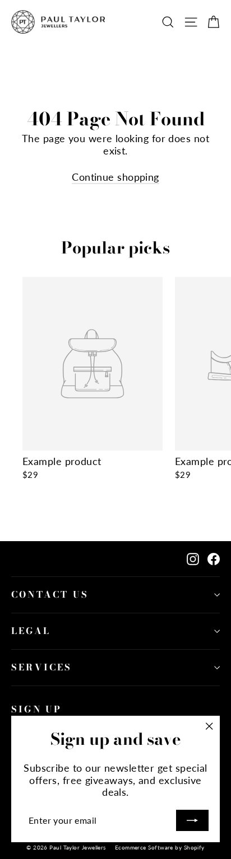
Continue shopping (115, 177)
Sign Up (36, 709)
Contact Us (50, 594)
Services (41, 667)
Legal (30, 630)
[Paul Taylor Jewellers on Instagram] (193, 558)
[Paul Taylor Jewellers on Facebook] (213, 558)
